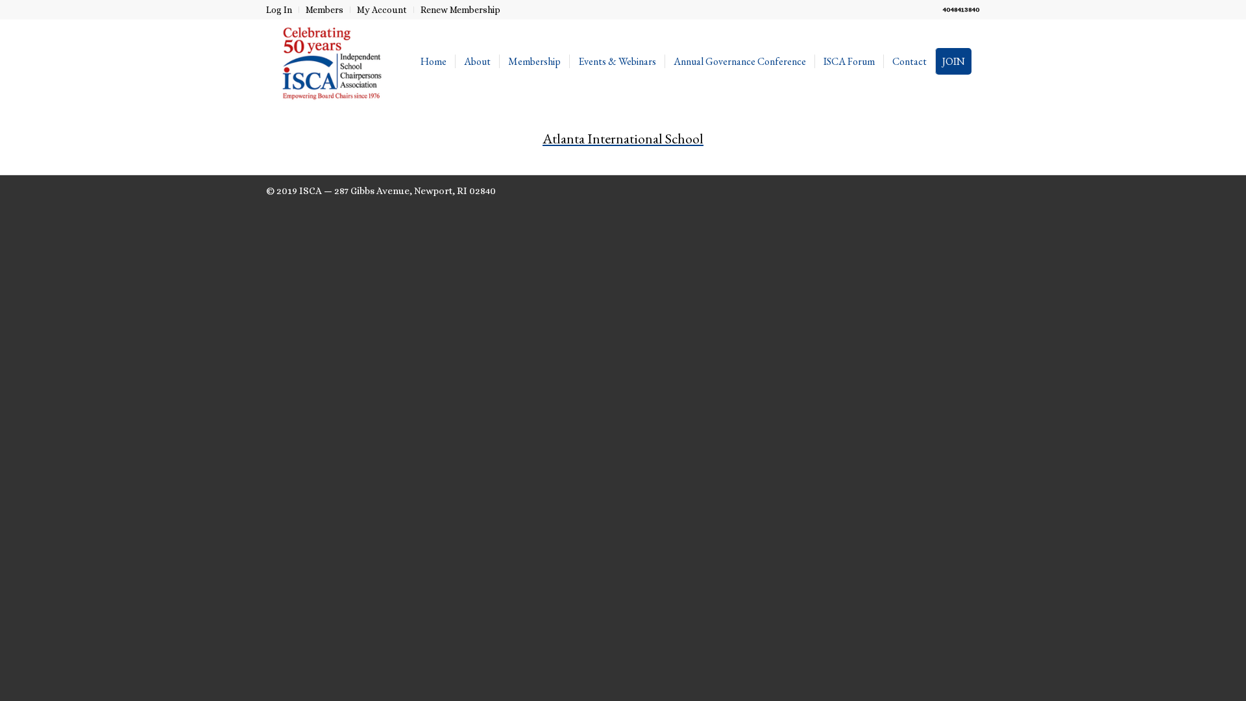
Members (324, 10)
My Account (382, 10)
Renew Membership (460, 10)
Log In (279, 10)
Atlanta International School (623, 138)
